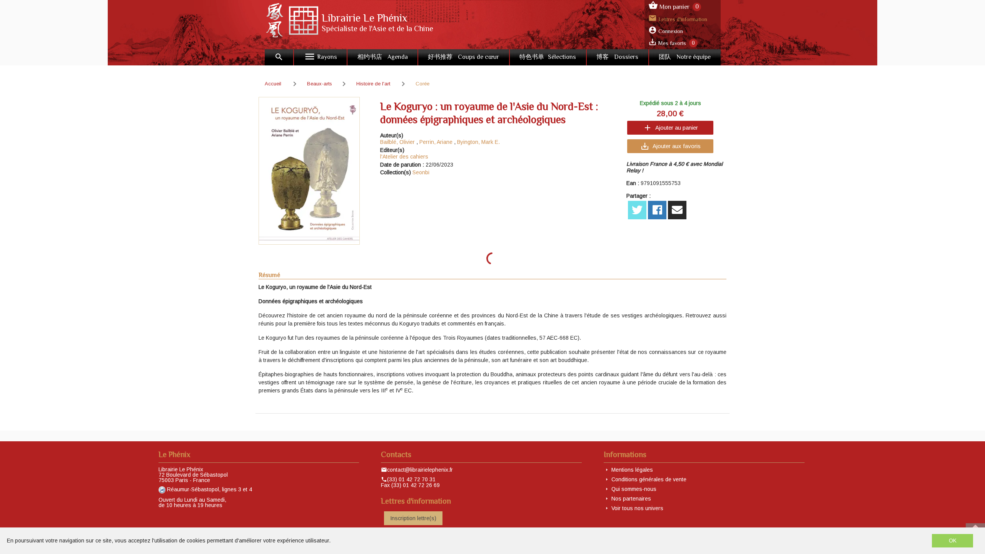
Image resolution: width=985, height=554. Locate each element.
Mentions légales (632, 470)
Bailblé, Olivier (397, 142)
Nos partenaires (631, 499)
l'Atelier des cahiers (404, 157)
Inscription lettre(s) (413, 518)
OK (953, 540)
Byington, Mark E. (478, 142)
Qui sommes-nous (633, 489)
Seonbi (420, 172)
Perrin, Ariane (435, 142)
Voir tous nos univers (637, 508)
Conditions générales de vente (648, 479)
